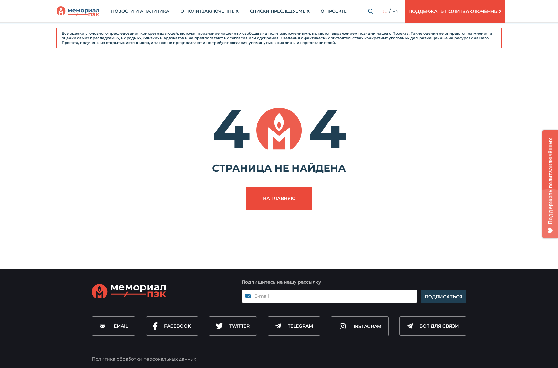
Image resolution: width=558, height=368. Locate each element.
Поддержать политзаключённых (455, 11)
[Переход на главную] (78, 11)
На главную (279, 198)
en (395, 11)
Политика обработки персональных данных (144, 359)
